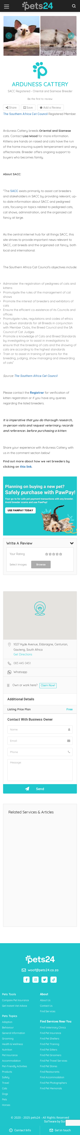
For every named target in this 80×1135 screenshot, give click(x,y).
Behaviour (8, 1027)
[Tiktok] (53, 980)
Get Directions (23, 654)
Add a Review (51, 107)
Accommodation (11, 1060)
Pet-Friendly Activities (14, 1066)
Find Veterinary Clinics (53, 1027)
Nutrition (7, 1049)
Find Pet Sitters (48, 1049)
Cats (4, 1088)
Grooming (7, 1038)
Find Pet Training (49, 1044)
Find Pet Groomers (50, 1055)
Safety (5, 1077)
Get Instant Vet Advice (14, 1005)
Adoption (7, 1022)
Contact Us (46, 1005)
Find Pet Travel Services (53, 1060)
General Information (13, 1033)
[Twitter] (44, 980)
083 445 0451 (22, 663)
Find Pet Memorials (51, 1088)
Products (7, 1071)
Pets (4, 1099)
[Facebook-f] (26, 980)
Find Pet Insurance (50, 1033)
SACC (14, 191)
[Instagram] (35, 980)
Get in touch (62, 1130)
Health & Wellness (12, 1044)
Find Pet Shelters (49, 1038)
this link (25, 467)
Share (12, 107)
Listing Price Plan (19, 709)
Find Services (47, 1011)
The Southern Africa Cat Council (25, 114)
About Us (45, 1000)
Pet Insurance (10, 1055)
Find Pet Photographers (53, 1082)
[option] (21, 36)
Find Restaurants (49, 1071)
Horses (6, 1105)
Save (29, 107)
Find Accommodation (52, 1077)
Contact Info (22, 1130)
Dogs (5, 1093)
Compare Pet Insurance (15, 1000)
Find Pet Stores (48, 1066)
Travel (5, 1082)
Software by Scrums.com (61, 1121)
